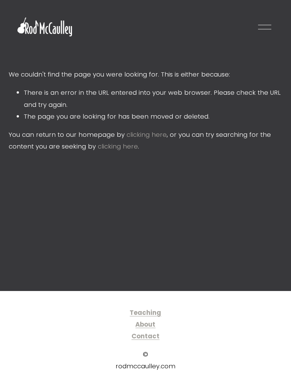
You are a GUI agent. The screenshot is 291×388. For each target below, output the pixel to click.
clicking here (147, 134)
